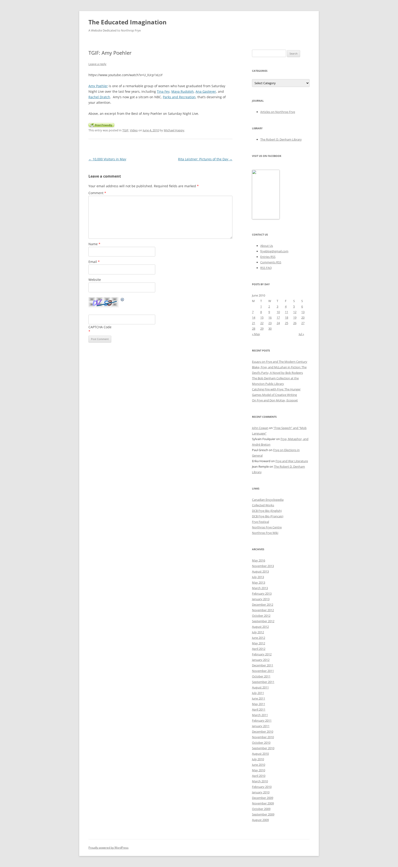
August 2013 (260, 571)
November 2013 (263, 566)
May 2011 (258, 704)
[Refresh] (122, 300)
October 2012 (261, 616)
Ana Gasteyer (206, 91)
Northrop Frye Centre (267, 527)
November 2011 (263, 671)
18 (286, 317)
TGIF (125, 130)
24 (278, 323)
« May (256, 334)
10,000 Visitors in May (107, 159)
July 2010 (258, 759)
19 (294, 317)
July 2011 (258, 693)
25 (286, 323)
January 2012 (260, 660)
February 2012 (262, 654)
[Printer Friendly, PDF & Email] (101, 124)
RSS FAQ (266, 268)
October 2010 (261, 742)
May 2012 (258, 643)
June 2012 (258, 638)
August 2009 (260, 820)
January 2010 (260, 792)
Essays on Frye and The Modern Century (279, 362)
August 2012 (260, 627)
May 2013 (258, 582)
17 (278, 317)
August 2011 (260, 687)
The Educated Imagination (127, 22)
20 (302, 317)
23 (270, 323)
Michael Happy (174, 130)
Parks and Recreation (179, 97)
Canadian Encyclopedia (268, 500)
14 (253, 317)
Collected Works (263, 505)
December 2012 (262, 604)
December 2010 (262, 731)
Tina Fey (163, 91)
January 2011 (260, 726)
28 (253, 328)
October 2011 (261, 676)
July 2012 (258, 632)
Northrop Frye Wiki (265, 533)
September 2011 (263, 682)
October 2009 (261, 809)
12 (294, 312)
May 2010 (258, 770)
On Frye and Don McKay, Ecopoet (275, 400)
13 (302, 312)
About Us (266, 246)
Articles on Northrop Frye (277, 112)
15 (261, 317)
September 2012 (263, 621)
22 (261, 323)
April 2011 (258, 709)
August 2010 (260, 754)
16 (270, 317)
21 (253, 323)
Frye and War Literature (291, 461)
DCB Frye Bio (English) (267, 511)
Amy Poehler (98, 86)
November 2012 (263, 610)
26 (294, 323)
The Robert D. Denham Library (281, 139)
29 (261, 328)
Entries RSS (267, 257)
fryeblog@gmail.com (274, 251)
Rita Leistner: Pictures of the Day (205, 159)
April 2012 (258, 649)
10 (278, 312)
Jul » (301, 334)
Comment (97, 193)
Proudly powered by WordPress (108, 848)
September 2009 (263, 814)
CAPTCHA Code (99, 327)
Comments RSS (270, 262)
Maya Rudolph (182, 91)
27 (302, 323)
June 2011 (258, 698)
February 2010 (262, 787)
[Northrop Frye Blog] (266, 218)
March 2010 (260, 781)
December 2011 (262, 665)
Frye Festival (260, 522)
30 (270, 328)
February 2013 (262, 593)
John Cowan (260, 428)
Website (94, 279)
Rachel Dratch (99, 97)
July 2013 (258, 577)
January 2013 (260, 599)
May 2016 (258, 560)
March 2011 (260, 715)
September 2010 (263, 748)
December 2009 (262, 798)
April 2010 (258, 776)
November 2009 (263, 803)
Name (94, 244)
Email (94, 261)
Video (134, 130)
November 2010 (263, 737)
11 (286, 312)
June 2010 (258, 765)
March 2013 (260, 588)
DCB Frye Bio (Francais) (267, 516)
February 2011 (262, 720)
